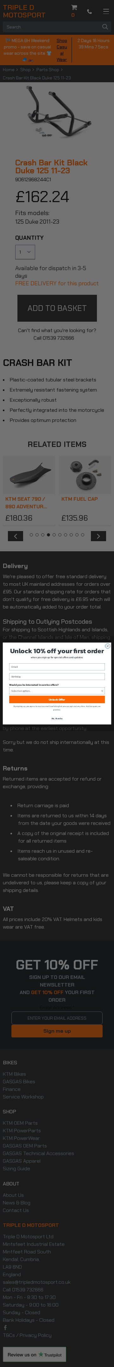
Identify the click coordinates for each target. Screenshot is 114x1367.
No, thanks (57, 718)
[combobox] (56, 691)
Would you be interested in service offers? (34, 685)
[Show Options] (102, 691)
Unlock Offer (57, 699)
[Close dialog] (107, 646)
